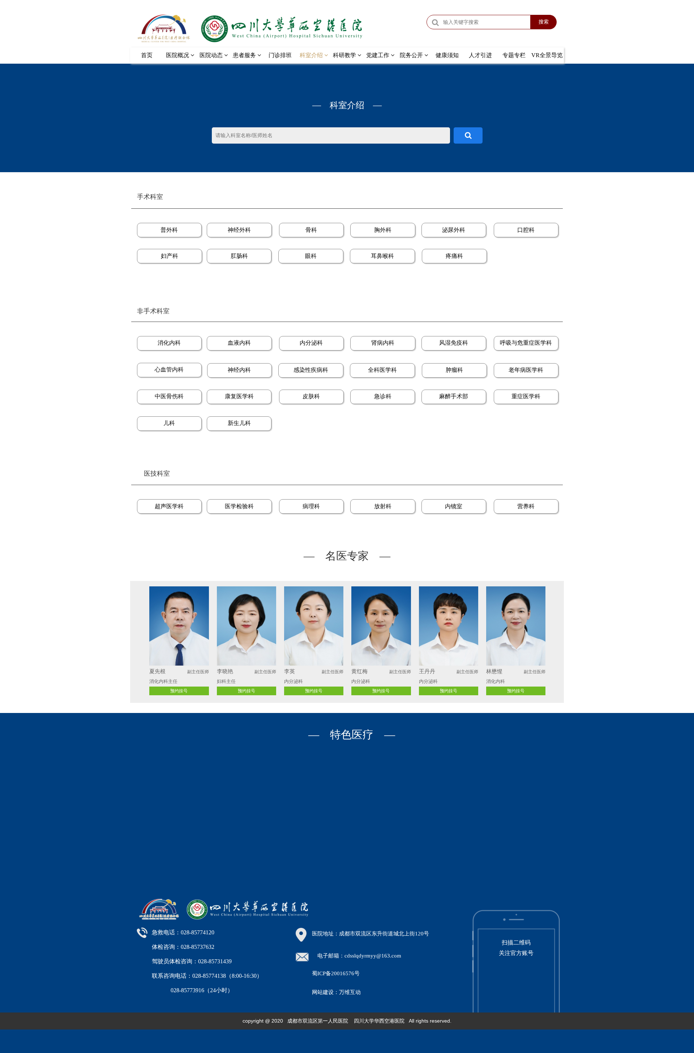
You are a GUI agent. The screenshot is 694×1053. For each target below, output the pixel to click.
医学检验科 (239, 506)
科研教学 (345, 55)
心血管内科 (169, 369)
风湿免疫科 (453, 343)
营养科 (526, 506)
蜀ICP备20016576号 (336, 973)
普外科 (169, 230)
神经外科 (239, 230)
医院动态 (212, 55)
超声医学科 (169, 506)
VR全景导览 (547, 55)
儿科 (169, 423)
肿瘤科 (454, 370)
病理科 (311, 506)
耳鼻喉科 (382, 256)
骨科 (311, 230)
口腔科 (526, 230)
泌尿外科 (453, 230)
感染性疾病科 (311, 370)
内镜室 (453, 506)
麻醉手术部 (453, 396)
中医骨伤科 (169, 396)
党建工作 (378, 55)
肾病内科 (382, 343)
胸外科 (382, 230)
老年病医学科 (526, 370)
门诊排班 (280, 55)
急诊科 (382, 396)
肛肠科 (239, 256)
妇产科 (169, 256)
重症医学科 (525, 396)
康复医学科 (239, 396)
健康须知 (447, 55)
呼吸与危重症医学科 (526, 343)
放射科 (382, 506)
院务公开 (412, 55)
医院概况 (178, 55)
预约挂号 (313, 690)
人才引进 (480, 55)
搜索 (544, 22)
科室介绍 (312, 55)
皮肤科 (311, 396)
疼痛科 (454, 256)
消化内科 (169, 343)
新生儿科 (239, 423)
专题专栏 (514, 55)
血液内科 (239, 343)
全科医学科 (382, 370)
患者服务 (245, 55)
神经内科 (239, 370)
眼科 (311, 256)
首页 (147, 55)
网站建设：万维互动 (336, 992)
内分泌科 (311, 343)
